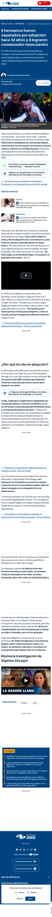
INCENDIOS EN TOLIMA (39, 9)
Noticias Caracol (7, 24)
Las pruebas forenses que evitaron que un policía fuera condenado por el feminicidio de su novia (32, 219)
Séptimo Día (7, 154)
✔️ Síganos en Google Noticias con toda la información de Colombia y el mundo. (28, 393)
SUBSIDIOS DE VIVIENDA (20, 9)
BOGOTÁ (19, 200)
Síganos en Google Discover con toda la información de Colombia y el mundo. (27, 173)
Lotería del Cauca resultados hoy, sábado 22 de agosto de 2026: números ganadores (26, 784)
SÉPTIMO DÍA (19, 24)
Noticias (21, 892)
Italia (35, 703)
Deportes (33, 892)
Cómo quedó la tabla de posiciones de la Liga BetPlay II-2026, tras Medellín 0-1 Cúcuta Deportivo (25, 764)
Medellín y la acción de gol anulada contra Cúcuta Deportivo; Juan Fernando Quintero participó (27, 757)
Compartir (43, 83)
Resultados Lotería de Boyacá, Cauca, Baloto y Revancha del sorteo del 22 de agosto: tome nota (27, 778)
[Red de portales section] (48, 877)
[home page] (26, 837)
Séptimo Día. (7, 508)
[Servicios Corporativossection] (48, 883)
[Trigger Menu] (3, 3)
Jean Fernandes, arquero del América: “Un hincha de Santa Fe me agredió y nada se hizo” (27, 772)
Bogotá (24, 703)
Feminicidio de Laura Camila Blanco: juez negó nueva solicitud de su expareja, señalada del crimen (32, 205)
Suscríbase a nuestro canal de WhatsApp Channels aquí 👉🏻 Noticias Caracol (27, 165)
